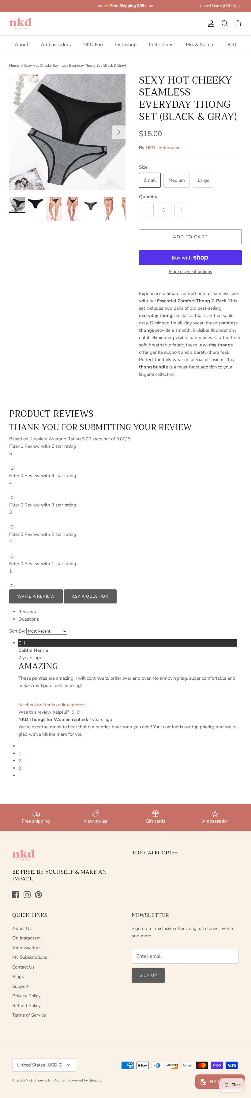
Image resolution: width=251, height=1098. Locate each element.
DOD (230, 44)
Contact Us (23, 967)
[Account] (210, 23)
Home (14, 65)
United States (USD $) (218, 5)
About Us (22, 928)
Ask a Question (90, 596)
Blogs (18, 976)
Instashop (126, 44)
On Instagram (26, 938)
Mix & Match (199, 44)
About (21, 44)
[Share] (19, 697)
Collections (161, 44)
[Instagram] (27, 894)
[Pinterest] (38, 894)
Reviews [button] (27, 612)
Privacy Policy (26, 996)
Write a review (36, 596)
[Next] (119, 132)
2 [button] (19, 761)
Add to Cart (190, 237)
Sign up (148, 975)
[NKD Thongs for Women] (20, 23)
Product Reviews (51, 414)
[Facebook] (15, 894)
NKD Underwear (163, 148)
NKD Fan (93, 44)
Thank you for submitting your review (100, 427)
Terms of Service (29, 1015)
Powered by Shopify (84, 1080)
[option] (67, 132)
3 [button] (19, 768)
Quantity (148, 197)
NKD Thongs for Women (46, 1080)
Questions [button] (28, 619)
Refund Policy (26, 1006)
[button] (125, 457)
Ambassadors (56, 44)
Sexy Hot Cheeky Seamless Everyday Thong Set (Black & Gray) (75, 65)
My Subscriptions (29, 957)
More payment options (190, 271)
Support (20, 986)
